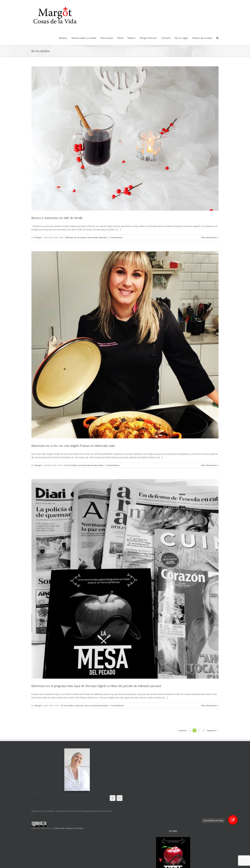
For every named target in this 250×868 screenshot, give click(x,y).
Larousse (79, 705)
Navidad (103, 237)
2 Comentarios (115, 237)
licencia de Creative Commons (69, 828)
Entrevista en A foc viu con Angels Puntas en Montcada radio (73, 446)
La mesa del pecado (87, 465)
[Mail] (119, 798)
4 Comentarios (112, 465)
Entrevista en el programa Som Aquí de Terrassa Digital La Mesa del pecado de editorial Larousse (96, 686)
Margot (38, 237)
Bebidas (69, 237)
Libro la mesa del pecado (96, 705)
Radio (101, 465)
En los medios (80, 237)
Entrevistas (93, 237)
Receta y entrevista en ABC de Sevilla (57, 218)
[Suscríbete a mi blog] (233, 820)
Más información (209, 237)
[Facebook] (112, 798)
